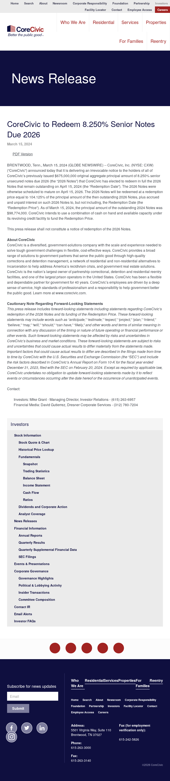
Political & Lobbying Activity (40, 585)
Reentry (158, 41)
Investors (161, 3)
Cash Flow (31, 492)
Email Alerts (23, 614)
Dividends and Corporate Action (43, 506)
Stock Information (27, 435)
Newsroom (60, 3)
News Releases (25, 521)
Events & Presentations (32, 564)
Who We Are (72, 22)
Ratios (28, 499)
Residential (103, 22)
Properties (156, 22)
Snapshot (30, 464)
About (43, 3)
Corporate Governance (31, 571)
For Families (131, 41)
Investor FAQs (25, 621)
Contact (117, 10)
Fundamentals (29, 457)
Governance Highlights (36, 578)
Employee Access (140, 10)
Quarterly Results (32, 542)
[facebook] (11, 728)
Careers (162, 10)
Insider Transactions (34, 592)
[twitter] (26, 728)
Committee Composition (37, 599)
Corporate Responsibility (90, 3)
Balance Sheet (34, 478)
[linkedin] (42, 728)
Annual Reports (30, 535)
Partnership (142, 3)
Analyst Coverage (32, 514)
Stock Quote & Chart (34, 442)
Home (15, 3)
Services (130, 22)
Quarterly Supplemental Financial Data (48, 549)
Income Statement (36, 485)
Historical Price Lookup (36, 449)
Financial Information (30, 528)
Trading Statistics (36, 471)
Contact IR (22, 607)
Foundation (120, 3)
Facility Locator (95, 10)
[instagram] (11, 736)
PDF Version (23, 153)
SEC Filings (27, 556)
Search (29, 3)
